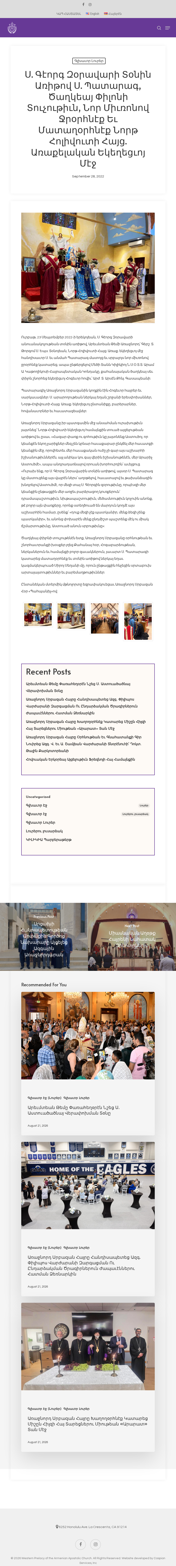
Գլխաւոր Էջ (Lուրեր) (44, 1098)
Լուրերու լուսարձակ (44, 831)
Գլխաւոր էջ (87, 814)
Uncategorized (38, 797)
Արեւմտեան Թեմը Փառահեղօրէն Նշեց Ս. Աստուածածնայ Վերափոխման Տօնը (78, 687)
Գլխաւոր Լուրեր (88, 61)
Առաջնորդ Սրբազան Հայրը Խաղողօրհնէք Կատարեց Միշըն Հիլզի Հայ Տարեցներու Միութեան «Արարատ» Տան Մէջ (86, 725)
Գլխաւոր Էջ (87, 805)
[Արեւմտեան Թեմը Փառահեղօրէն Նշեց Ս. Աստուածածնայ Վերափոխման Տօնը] (88, 1063)
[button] (167, 28)
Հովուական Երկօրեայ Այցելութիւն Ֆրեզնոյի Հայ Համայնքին (80, 759)
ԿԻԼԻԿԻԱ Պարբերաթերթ (48, 840)
